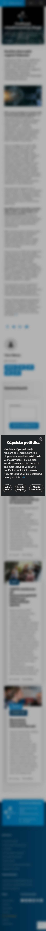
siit (23, 477)
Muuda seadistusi (36, 488)
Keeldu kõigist (20, 488)
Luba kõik (7, 488)
